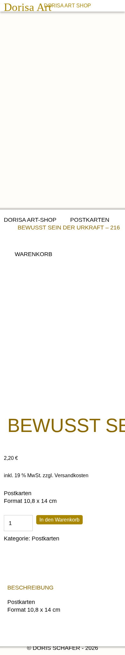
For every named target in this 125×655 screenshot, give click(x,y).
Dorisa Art (28, 7)
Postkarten (89, 220)
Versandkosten (71, 475)
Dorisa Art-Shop (30, 220)
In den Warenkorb (59, 519)
